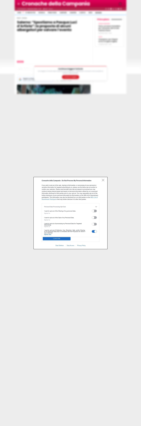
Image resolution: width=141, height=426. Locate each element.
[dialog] (70, 213)
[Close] (104, 181)
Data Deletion (60, 245)
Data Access (70, 245)
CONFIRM (56, 238)
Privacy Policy (81, 245)
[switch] (94, 211)
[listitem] (70, 207)
